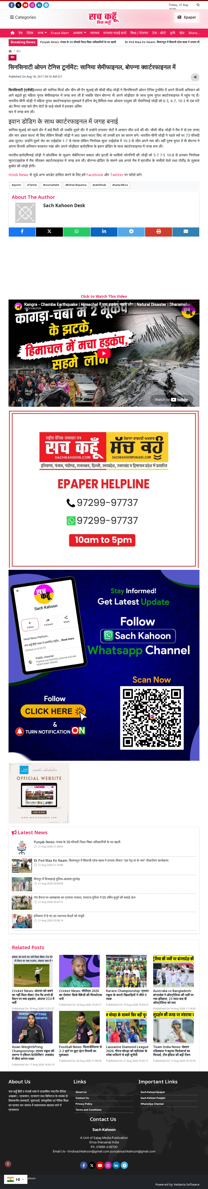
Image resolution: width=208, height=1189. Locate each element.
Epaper (189, 17)
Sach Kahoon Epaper (153, 1092)
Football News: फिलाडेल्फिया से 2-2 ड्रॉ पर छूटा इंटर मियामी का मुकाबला (80, 1051)
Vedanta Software (186, 1185)
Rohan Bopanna (77, 185)
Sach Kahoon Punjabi (153, 1097)
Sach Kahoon (28, 1178)
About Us (81, 1092)
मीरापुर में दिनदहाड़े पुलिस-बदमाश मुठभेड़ (57, 879)
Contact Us (82, 1097)
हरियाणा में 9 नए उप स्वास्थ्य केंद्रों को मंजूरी (59, 916)
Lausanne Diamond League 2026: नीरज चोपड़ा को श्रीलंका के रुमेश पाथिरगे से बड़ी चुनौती (127, 1051)
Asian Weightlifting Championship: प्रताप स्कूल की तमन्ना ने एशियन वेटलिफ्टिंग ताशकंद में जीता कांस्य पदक (33, 1053)
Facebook (94, 175)
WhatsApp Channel (152, 1103)
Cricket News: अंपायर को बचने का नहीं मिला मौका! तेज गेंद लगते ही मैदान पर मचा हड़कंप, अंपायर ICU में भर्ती (33, 997)
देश (20, 33)
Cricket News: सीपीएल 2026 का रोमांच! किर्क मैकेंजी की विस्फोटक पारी (80, 995)
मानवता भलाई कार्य (114, 33)
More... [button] (194, 33)
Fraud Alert (60, 33)
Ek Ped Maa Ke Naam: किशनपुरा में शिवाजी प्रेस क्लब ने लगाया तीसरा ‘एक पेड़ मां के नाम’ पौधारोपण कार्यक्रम (140, 42)
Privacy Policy (84, 1103)
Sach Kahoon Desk (64, 206)
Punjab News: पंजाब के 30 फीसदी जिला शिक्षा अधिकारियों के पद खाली (77, 842)
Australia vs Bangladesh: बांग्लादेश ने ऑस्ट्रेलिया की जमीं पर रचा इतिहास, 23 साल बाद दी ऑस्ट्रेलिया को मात (173, 997)
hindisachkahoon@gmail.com (88, 1151)
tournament (52, 185)
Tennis (33, 185)
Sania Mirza (121, 185)
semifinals (100, 185)
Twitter (116, 175)
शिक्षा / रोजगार (139, 33)
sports (17, 185)
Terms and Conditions (89, 1109)
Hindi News (19, 175)
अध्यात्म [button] (77, 33)
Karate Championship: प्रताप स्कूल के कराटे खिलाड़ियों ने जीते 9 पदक (127, 995)
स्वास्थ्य (94, 33)
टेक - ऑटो (159, 33)
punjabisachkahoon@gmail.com (132, 1151)
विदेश (30, 33)
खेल (181, 33)
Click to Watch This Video (104, 296)
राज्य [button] (40, 33)
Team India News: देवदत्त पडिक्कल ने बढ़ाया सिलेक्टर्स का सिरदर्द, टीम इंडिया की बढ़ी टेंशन (171, 1051)
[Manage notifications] (8, 1164)
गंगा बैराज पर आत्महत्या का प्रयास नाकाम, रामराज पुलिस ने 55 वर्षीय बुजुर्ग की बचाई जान (84, 898)
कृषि (172, 33)
